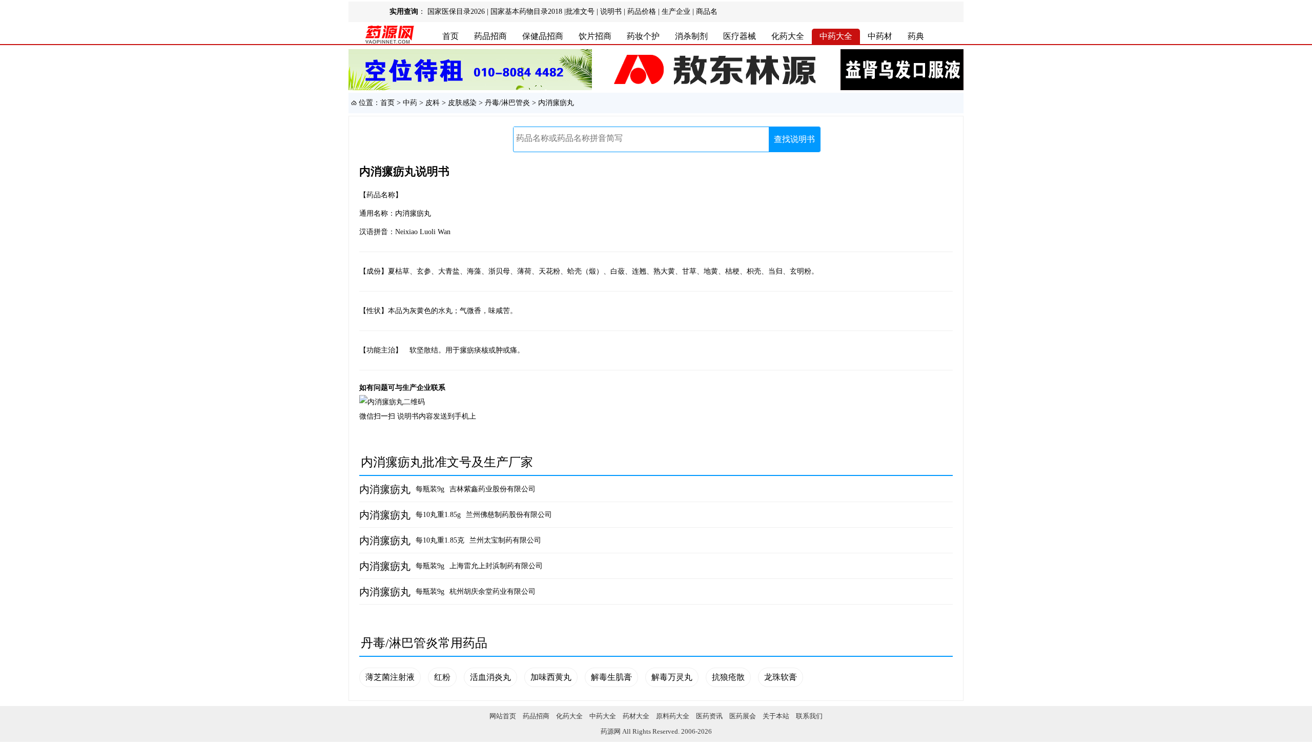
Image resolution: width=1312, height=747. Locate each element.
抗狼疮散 (728, 677)
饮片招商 (595, 36)
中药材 (880, 36)
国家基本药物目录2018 (526, 11)
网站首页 (502, 716)
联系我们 (809, 716)
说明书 (611, 11)
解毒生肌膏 (611, 677)
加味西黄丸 (550, 677)
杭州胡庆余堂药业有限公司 (492, 591)
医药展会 (742, 716)
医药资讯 (709, 716)
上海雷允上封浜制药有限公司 (496, 566)
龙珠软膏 (780, 677)
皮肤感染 (462, 103)
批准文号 (580, 11)
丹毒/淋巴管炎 (507, 103)
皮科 (432, 103)
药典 (916, 36)
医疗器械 (739, 36)
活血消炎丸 (490, 677)
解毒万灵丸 (671, 677)
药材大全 (636, 716)
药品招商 (490, 36)
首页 (450, 36)
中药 (410, 103)
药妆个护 (643, 36)
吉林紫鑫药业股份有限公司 (492, 489)
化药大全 (787, 36)
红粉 (442, 677)
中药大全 (835, 36)
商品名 (706, 11)
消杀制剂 (691, 36)
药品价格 (641, 11)
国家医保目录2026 (456, 11)
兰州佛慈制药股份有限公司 (509, 514)
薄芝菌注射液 (390, 677)
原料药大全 (672, 716)
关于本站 (776, 716)
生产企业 (676, 11)
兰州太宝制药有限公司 (505, 540)
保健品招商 (542, 36)
